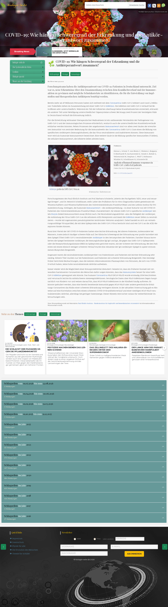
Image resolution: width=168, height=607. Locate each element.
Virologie (65, 74)
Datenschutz (18, 542)
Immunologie (75, 74)
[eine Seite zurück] (3, 547)
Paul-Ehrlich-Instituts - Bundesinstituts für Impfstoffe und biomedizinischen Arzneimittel (108, 303)
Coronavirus (115, 103)
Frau (99, 539)
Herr (79, 539)
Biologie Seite (17, 5)
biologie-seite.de (19, 62)
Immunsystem (129, 272)
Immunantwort (112, 126)
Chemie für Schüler (21, 553)
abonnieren (134, 554)
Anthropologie (54, 74)
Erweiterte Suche (136, 5)
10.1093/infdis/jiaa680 (124, 173)
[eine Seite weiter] (164, 547)
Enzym (54, 214)
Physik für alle (18, 546)
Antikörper (52, 189)
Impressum (17, 538)
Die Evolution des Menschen (25, 550)
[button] (163, 5)
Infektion (110, 106)
